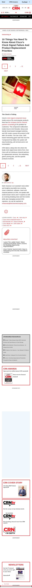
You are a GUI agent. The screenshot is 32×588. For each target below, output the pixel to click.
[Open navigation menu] (2, 12)
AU (9, 7)
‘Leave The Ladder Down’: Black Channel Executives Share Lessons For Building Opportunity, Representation (15, 244)
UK (25, 7)
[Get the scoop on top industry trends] (9, 516)
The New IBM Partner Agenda (9, 486)
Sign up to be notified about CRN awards (15, 371)
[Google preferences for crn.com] (8, 58)
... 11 (21, 66)
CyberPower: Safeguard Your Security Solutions (15, 355)
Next (6, 71)
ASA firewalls (7, 221)
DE (22, 7)
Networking (5, 34)
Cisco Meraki (7, 223)
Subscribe (6, 575)
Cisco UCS (6, 225)
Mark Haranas (7, 54)
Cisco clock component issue (11, 219)
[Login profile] (30, 12)
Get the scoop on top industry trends (13, 509)
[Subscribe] (20, 579)
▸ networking (19, 30)
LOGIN (26, 12)
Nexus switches (19, 221)
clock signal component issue (16, 118)
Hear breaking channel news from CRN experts (14, 522)
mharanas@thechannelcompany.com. (14, 203)
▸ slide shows (10, 30)
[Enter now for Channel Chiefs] (9, 383)
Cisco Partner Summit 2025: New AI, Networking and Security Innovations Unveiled (15, 250)
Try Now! (24, 2)
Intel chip (22, 217)
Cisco (14, 217)
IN (6, 7)
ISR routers (17, 223)
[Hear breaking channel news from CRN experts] (9, 530)
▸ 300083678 (27, 30)
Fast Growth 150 (14, 16)
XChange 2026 (23, 16)
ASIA (3, 7)
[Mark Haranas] (6, 181)
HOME (4, 30)
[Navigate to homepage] (16, 9)
